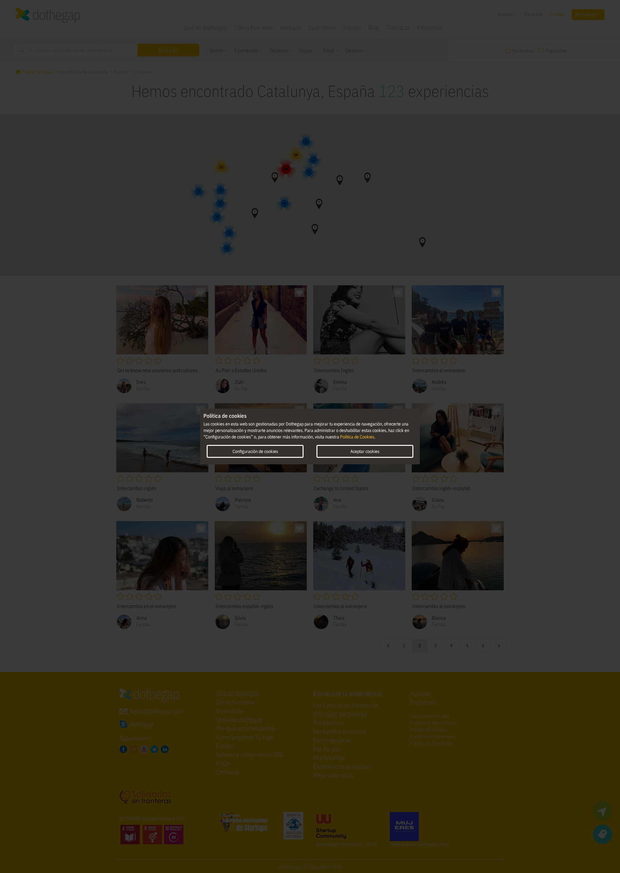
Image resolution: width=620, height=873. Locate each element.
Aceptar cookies (364, 451)
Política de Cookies (357, 437)
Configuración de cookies (255, 451)
